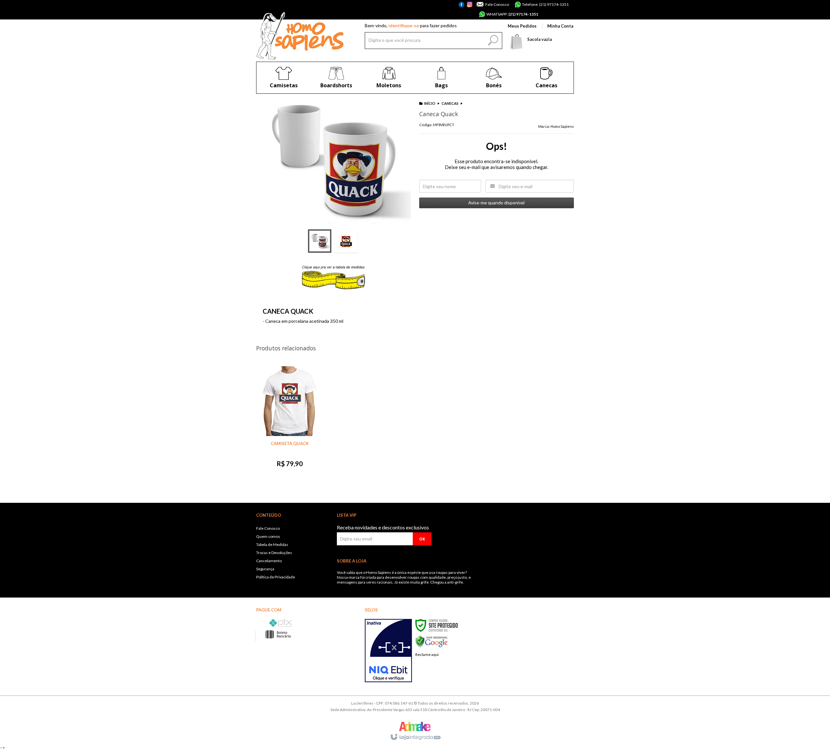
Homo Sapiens (562, 126)
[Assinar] (422, 538)
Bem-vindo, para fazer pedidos (411, 25)
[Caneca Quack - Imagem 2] (346, 241)
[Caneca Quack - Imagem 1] (319, 241)
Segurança (265, 568)
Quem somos (268, 536)
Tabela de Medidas (272, 544)
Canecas (450, 103)
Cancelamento (269, 560)
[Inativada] (388, 651)
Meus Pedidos (522, 26)
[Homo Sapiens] (300, 36)
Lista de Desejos (396, 262)
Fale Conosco (497, 4)
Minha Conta (560, 26)
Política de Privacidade (275, 577)
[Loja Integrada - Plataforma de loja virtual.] (415, 737)
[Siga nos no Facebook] (462, 8)
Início (429, 103)
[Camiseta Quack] (289, 420)
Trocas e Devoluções (274, 552)
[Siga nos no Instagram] (469, 5)
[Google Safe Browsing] (431, 641)
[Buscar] (492, 39)
